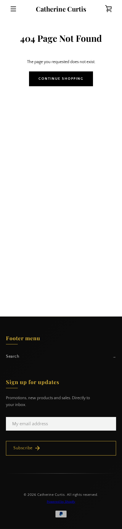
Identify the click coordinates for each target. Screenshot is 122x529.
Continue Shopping (61, 79)
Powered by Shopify (61, 502)
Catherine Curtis (61, 9)
